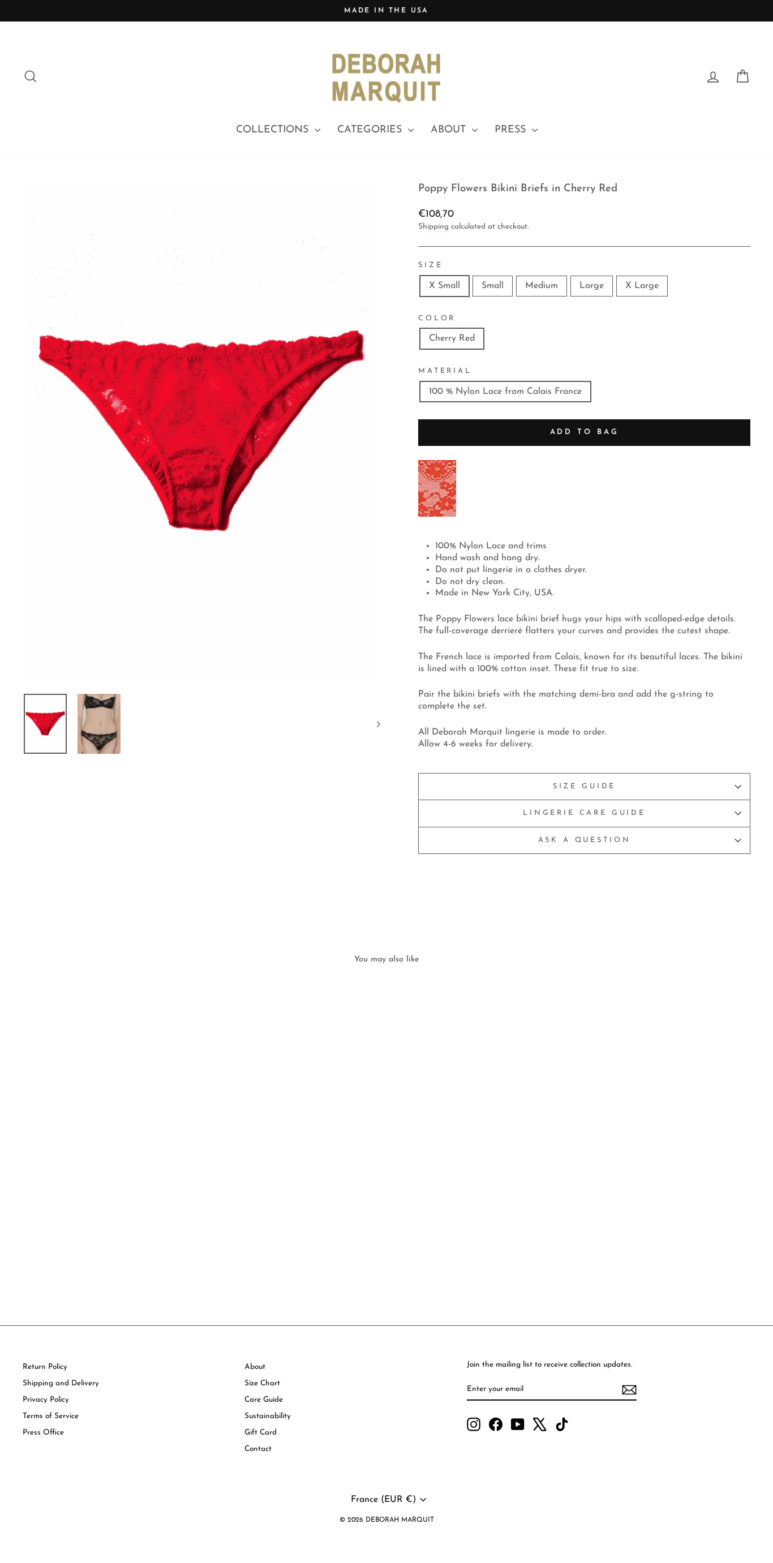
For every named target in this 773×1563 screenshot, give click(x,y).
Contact (258, 1449)
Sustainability (267, 1416)
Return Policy (45, 1367)
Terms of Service (51, 1416)
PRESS (512, 130)
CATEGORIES (371, 130)
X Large (642, 285)
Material (445, 371)
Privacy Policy (46, 1399)
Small (493, 285)
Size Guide (584, 786)
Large (591, 285)
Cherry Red (452, 338)
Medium (541, 285)
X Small (444, 285)
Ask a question (584, 840)
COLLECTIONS (274, 130)
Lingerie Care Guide (584, 813)
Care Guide (263, 1399)
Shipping (433, 226)
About (254, 1367)
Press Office (43, 1432)
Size (430, 265)
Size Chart (262, 1383)
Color (437, 318)
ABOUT (450, 130)
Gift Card (260, 1432)
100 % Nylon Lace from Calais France (505, 391)
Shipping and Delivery (61, 1383)
